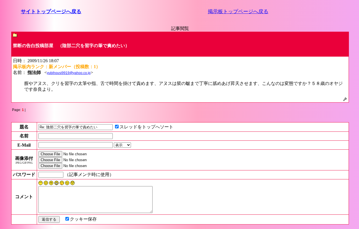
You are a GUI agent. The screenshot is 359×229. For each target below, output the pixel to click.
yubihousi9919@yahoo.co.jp (69, 73)
